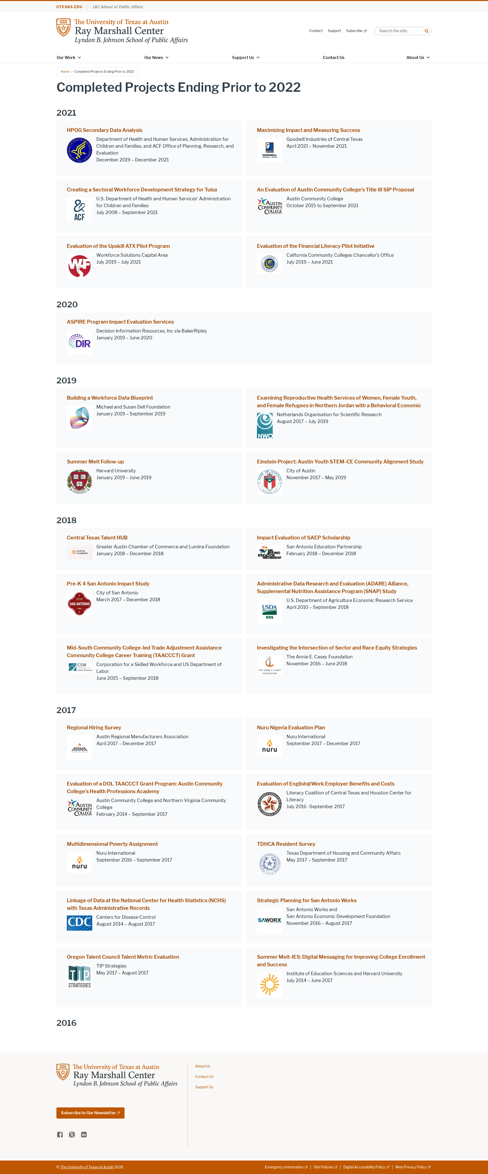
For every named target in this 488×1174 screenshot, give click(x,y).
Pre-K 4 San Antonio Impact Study (108, 584)
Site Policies (323, 1167)
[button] (79, 57)
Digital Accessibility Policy (364, 1167)
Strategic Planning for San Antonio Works (307, 900)
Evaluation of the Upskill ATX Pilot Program (118, 246)
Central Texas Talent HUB (97, 538)
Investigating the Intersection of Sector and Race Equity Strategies (337, 648)
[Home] (122, 30)
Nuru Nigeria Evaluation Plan (291, 728)
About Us (415, 57)
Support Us (243, 57)
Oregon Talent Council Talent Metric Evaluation (123, 957)
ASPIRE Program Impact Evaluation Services (120, 322)
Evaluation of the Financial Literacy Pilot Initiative (316, 246)
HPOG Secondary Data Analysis (104, 130)
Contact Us (333, 57)
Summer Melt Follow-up (95, 462)
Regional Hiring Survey (94, 728)
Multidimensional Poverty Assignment (112, 844)
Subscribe (354, 31)
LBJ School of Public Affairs (118, 6)
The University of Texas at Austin (87, 1167)
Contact (316, 31)
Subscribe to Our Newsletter (88, 1112)
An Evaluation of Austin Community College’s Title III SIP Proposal (335, 190)
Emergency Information (284, 1167)
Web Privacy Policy (410, 1167)
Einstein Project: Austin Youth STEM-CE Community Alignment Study (340, 462)
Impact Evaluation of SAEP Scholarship (303, 538)
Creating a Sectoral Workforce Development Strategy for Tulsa (142, 190)
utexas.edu (69, 7)
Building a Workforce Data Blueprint (110, 398)
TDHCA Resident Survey (286, 844)
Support (334, 31)
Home (65, 71)
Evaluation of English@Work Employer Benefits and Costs (325, 784)
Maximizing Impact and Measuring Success (308, 130)
